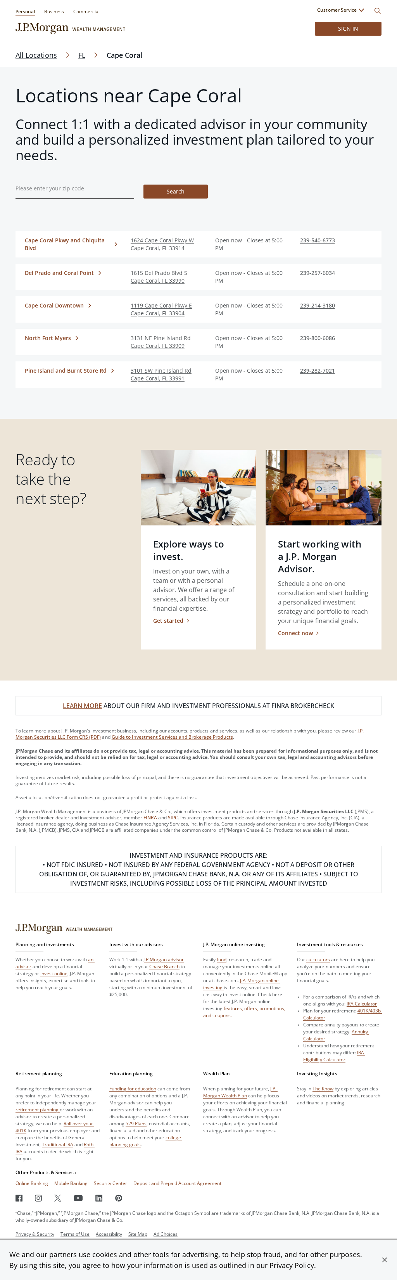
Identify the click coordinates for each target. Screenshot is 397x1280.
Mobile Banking (71, 1183)
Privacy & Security (35, 1234)
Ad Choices (166, 1234)
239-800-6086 (317, 338)
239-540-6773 (317, 240)
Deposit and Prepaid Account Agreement (177, 1183)
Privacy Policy (291, 1265)
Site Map (137, 1234)
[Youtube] (78, 1198)
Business (54, 11)
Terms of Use (75, 1234)
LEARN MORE (82, 705)
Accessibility (109, 1234)
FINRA (150, 817)
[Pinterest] (119, 1198)
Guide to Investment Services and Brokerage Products (172, 737)
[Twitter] (57, 1198)
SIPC (173, 817)
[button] (384, 1260)
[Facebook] (19, 1198)
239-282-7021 (317, 370)
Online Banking (32, 1183)
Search (176, 191)
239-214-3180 (317, 305)
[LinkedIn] (99, 1198)
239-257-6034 (317, 272)
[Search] (377, 11)
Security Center (110, 1183)
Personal (25, 11)
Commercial (86, 11)
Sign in (348, 28)
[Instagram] (38, 1198)
